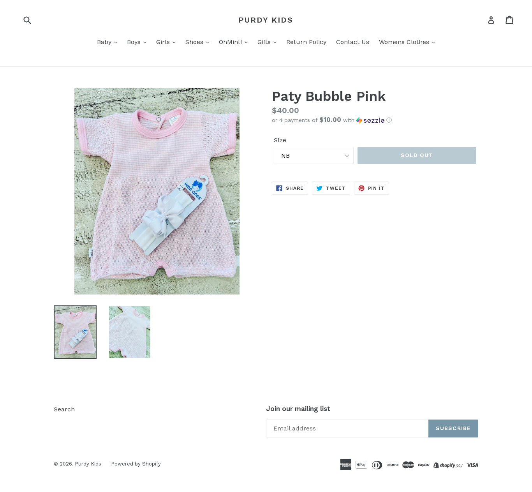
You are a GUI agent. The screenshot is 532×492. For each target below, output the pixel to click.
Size (280, 140)
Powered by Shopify (136, 464)
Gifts (265, 42)
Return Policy (306, 42)
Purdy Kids (265, 20)
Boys (135, 42)
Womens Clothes (405, 42)
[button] (375, 120)
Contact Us (352, 42)
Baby (105, 42)
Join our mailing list (298, 409)
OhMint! (231, 42)
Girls (164, 42)
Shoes (195, 42)
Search (64, 409)
